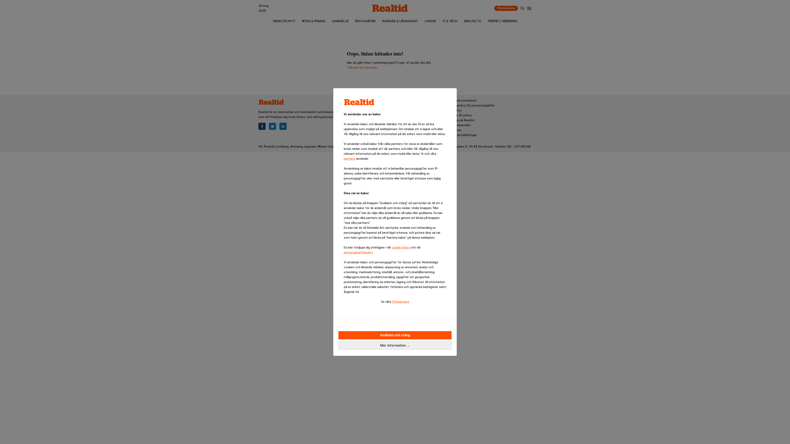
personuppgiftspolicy (358, 252)
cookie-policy (401, 247)
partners (349, 159)
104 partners (400, 302)
